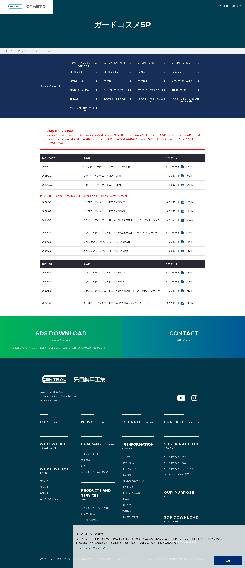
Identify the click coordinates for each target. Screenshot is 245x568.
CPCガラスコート (146, 63)
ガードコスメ (76, 72)
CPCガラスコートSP (181, 63)
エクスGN (142, 81)
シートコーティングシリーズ (117, 90)
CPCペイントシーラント (115, 63)
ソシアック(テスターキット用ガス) (83, 109)
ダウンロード (173, 166)
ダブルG (141, 72)
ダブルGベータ (76, 81)
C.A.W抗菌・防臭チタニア (115, 99)
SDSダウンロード (25, 51)
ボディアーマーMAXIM (182, 81)
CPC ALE (74, 99)
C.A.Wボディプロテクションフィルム (151, 100)
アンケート (45, 559)
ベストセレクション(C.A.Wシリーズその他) (186, 100)
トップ (9, 51)
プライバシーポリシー (90, 547)
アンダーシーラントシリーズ (151, 90)
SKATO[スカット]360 (79, 90)
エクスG (107, 81)
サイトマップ (63, 559)
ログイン (236, 5)
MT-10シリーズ (179, 90)
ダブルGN (176, 72)
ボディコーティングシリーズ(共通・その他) (83, 64)
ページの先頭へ (214, 327)
